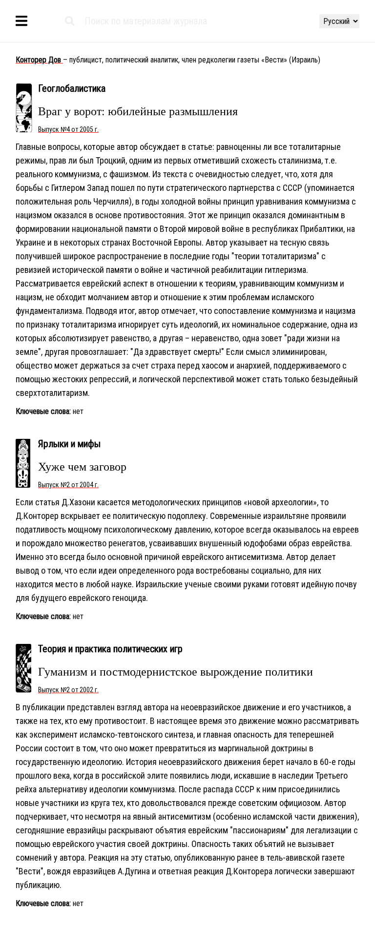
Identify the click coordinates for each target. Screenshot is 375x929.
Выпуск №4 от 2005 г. (68, 129)
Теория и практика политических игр (110, 649)
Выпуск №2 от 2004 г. (68, 485)
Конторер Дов (39, 59)
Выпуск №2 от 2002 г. (68, 690)
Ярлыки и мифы (69, 444)
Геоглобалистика (71, 88)
